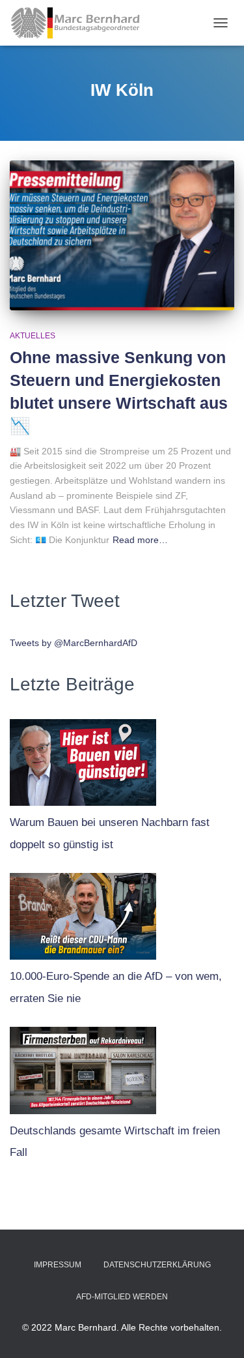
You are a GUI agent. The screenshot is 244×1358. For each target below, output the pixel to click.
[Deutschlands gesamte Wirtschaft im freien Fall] (83, 1067)
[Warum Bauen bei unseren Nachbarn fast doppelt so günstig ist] (83, 759)
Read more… (140, 540)
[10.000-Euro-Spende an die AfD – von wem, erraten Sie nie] (83, 913)
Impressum (57, 1264)
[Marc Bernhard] (80, 23)
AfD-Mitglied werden (122, 1296)
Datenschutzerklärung (157, 1264)
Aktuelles (32, 335)
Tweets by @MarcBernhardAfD (73, 643)
